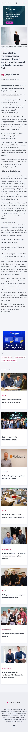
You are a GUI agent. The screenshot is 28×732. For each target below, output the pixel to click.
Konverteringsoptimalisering (9, 360)
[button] (17, 3)
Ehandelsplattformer (20, 357)
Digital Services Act (7, 357)
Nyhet (2, 51)
